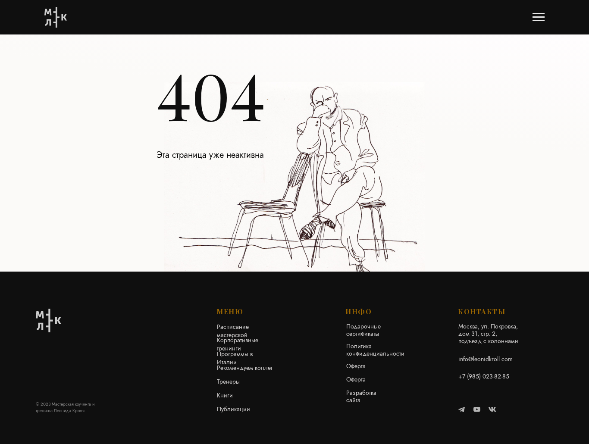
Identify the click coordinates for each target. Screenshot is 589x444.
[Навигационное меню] (539, 17)
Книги (225, 395)
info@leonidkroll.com (485, 359)
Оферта (356, 366)
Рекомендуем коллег (245, 367)
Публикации (233, 409)
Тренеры (228, 381)
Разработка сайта (361, 396)
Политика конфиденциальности (375, 350)
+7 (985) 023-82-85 (483, 376)
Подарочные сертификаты (363, 330)
